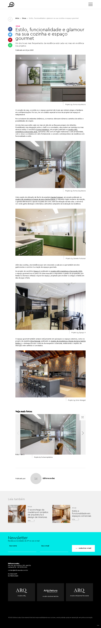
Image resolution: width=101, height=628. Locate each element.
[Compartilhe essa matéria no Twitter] (10, 34)
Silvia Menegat (35, 341)
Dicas (24, 18)
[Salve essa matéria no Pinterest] (10, 40)
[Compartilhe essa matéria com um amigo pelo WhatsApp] (10, 45)
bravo (98, 625)
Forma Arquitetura (42, 129)
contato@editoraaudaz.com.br (18, 570)
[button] (83, 433)
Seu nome (13, 546)
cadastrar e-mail (85, 548)
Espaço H (37, 271)
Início (17, 18)
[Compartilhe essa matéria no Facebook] (10, 29)
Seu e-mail (45, 546)
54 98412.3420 (13, 576)
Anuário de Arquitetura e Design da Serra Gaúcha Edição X (36, 199)
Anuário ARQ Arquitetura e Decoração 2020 (66, 271)
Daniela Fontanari (57, 197)
